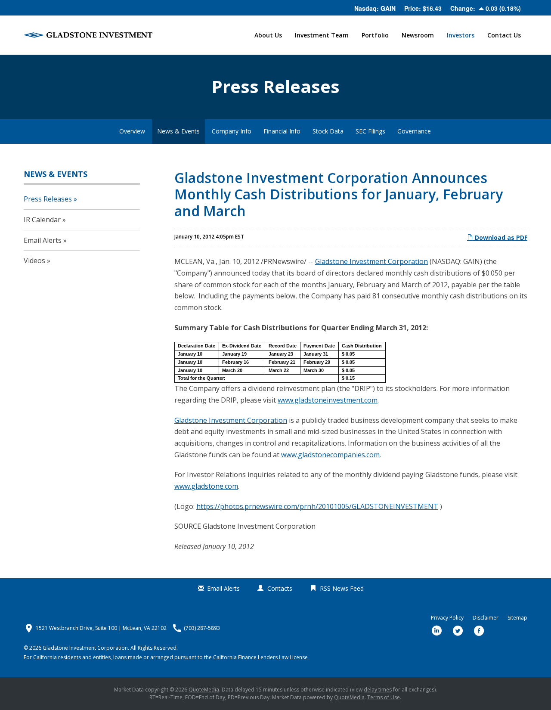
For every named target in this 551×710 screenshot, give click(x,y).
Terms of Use (383, 697)
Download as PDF (500, 237)
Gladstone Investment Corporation (371, 261)
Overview (132, 131)
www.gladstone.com (206, 486)
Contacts (279, 588)
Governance (414, 131)
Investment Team (322, 35)
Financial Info (281, 131)
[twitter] (458, 631)
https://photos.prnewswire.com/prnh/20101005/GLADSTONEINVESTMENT (317, 506)
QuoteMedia (204, 689)
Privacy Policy (447, 617)
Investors (460, 35)
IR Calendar (42, 219)
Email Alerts (43, 240)
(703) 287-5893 (202, 628)
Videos (34, 260)
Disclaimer (485, 617)
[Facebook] (479, 631)
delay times (378, 689)
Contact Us (504, 35)
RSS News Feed (342, 588)
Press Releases (48, 199)
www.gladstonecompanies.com (330, 454)
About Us (268, 35)
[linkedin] (437, 631)
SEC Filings (370, 131)
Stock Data (328, 131)
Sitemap (517, 617)
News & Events (178, 131)
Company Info (231, 131)
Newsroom (418, 35)
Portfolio (375, 35)
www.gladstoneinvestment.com (328, 400)
